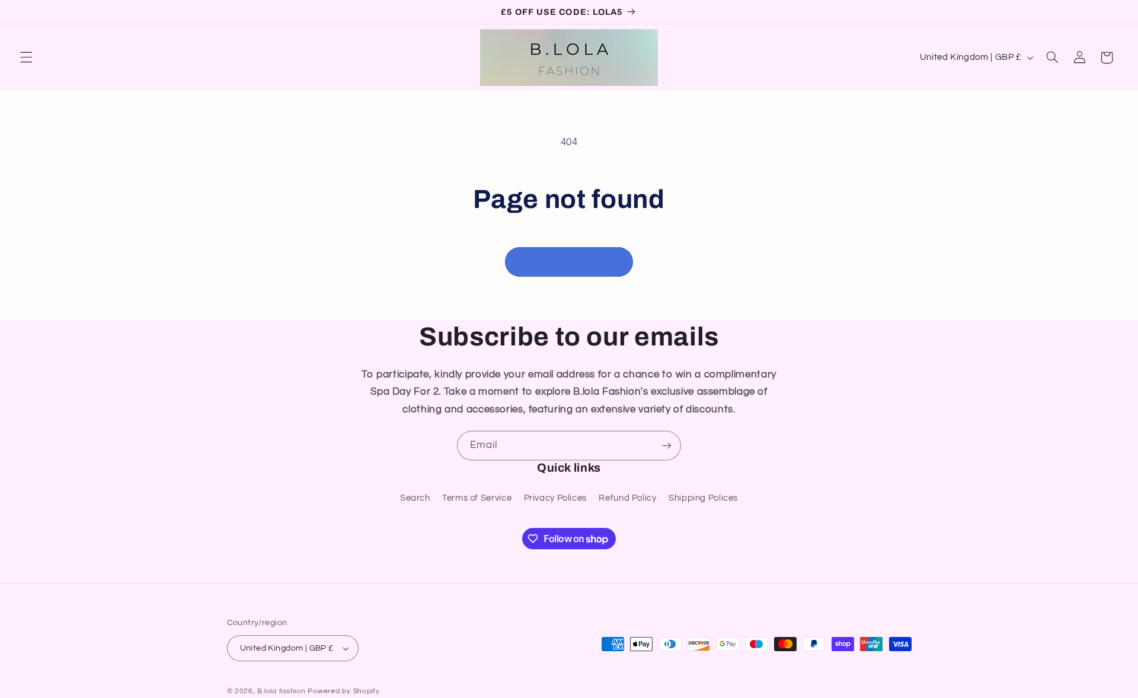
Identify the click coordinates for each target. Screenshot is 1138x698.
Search (415, 498)
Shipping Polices (703, 498)
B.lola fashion (282, 691)
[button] (26, 57)
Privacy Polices (555, 498)
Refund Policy (627, 498)
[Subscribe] (666, 445)
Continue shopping (569, 262)
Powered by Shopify (343, 691)
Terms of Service (477, 498)
